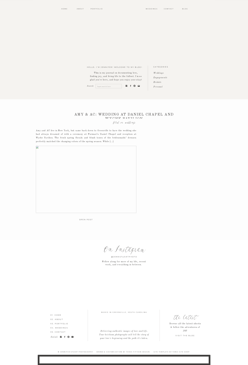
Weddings (130, 122)
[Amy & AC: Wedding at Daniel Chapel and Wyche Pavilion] (86, 179)
